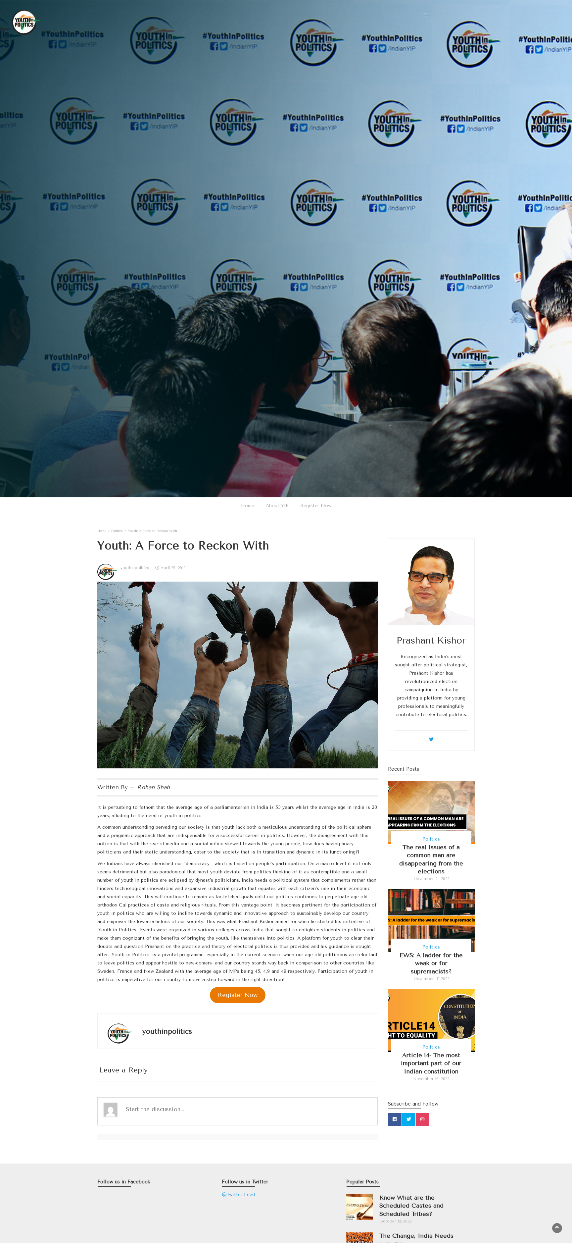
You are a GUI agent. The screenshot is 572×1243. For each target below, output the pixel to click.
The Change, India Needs (416, 1235)
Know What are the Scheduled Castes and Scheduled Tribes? (411, 1205)
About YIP (277, 505)
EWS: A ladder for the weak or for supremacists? (431, 963)
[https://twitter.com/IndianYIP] (408, 1119)
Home (247, 505)
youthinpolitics (134, 567)
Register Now (315, 505)
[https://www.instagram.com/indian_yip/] (422, 1119)
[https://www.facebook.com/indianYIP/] (395, 1119)
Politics (431, 839)
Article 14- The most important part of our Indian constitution (431, 1063)
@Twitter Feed (238, 1194)
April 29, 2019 (173, 567)
